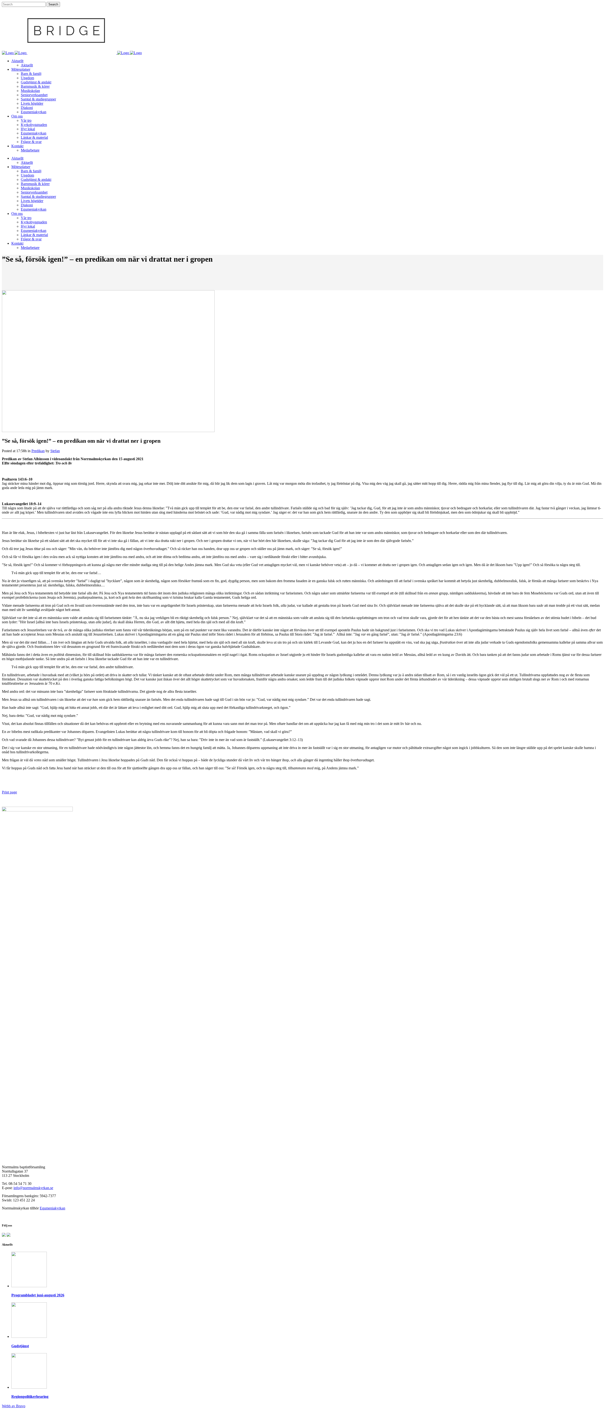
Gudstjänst (20, 1346)
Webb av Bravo (13, 1406)
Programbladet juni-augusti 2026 (37, 1295)
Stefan (55, 451)
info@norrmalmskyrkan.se (33, 1188)
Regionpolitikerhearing (29, 1397)
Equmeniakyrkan (52, 1208)
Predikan (38, 451)
